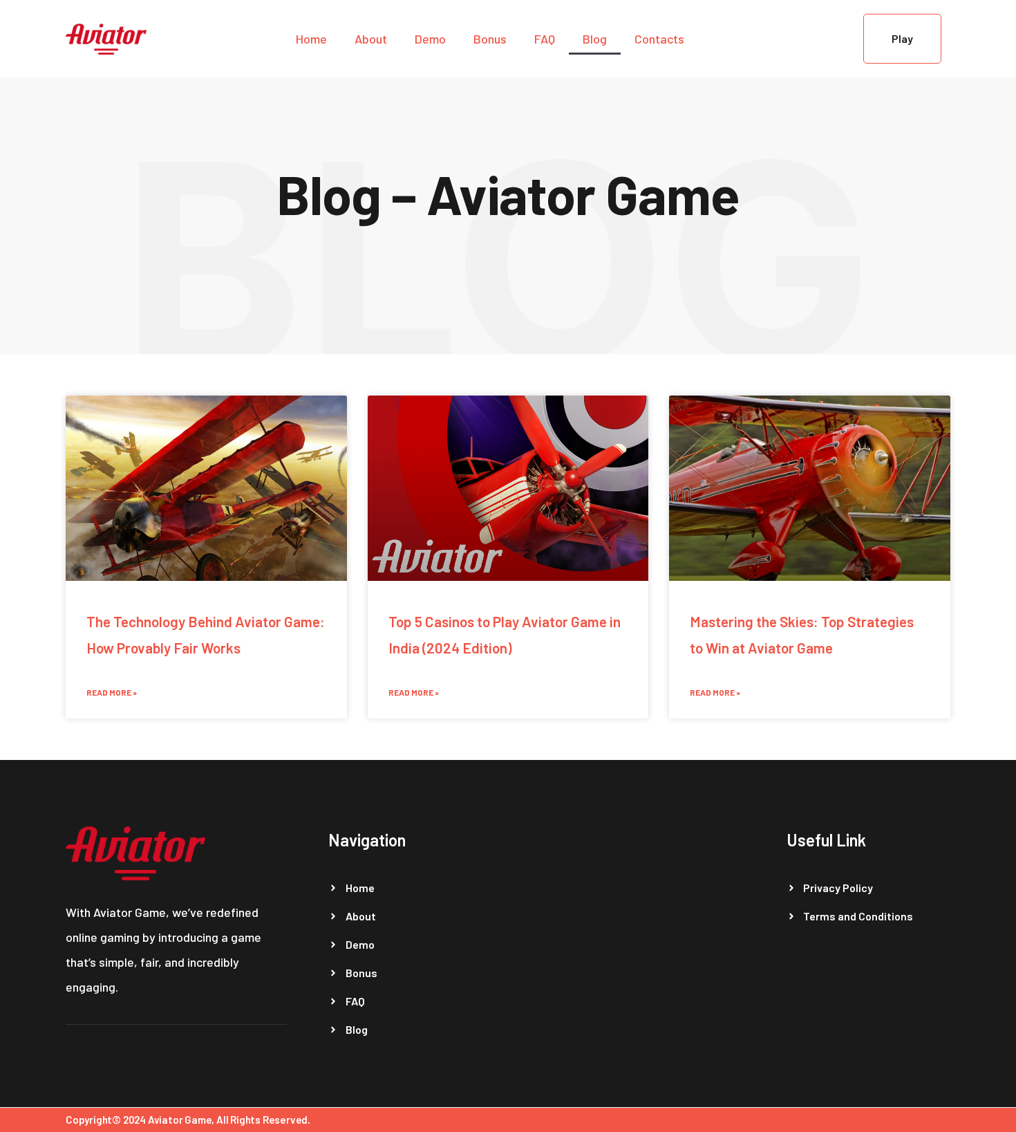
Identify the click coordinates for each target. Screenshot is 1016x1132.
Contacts (659, 38)
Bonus (490, 38)
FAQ (544, 38)
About (371, 38)
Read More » (111, 692)
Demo (430, 38)
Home (311, 38)
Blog (595, 38)
